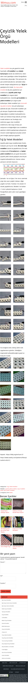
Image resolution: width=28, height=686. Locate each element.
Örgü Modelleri (5, 614)
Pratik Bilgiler (5, 649)
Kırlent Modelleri (5, 655)
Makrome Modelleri (6, 658)
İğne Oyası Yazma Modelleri (8, 606)
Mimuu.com (8, 2)
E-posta (3, 583)
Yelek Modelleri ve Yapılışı (18, 547)
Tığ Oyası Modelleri (6, 611)
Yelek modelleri (5, 68)
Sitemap (17, 672)
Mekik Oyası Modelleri (7, 608)
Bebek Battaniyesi (6, 626)
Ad (1, 576)
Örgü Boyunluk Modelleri (7, 638)
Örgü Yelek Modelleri (12, 486)
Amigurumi (4, 632)
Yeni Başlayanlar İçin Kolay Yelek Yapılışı (5, 530)
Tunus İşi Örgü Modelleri (7, 640)
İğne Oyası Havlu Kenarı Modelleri (9, 603)
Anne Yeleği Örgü (5, 546)
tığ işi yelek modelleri (9, 490)
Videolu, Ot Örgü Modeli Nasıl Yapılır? (18, 511)
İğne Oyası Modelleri (6, 600)
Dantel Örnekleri (5, 623)
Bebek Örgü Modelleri (6, 620)
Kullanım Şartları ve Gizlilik (18, 669)
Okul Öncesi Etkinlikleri (7, 652)
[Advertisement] (14, 17)
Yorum (2, 562)
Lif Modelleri (4, 617)
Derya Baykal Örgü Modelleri (8, 643)
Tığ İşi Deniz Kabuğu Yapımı (5, 511)
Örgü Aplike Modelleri (6, 635)
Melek (11, 492)
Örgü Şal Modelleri (6, 629)
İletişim (11, 672)
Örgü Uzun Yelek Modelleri (17, 529)
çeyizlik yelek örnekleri (11, 489)
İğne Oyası (4, 662)
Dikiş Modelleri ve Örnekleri (8, 646)
